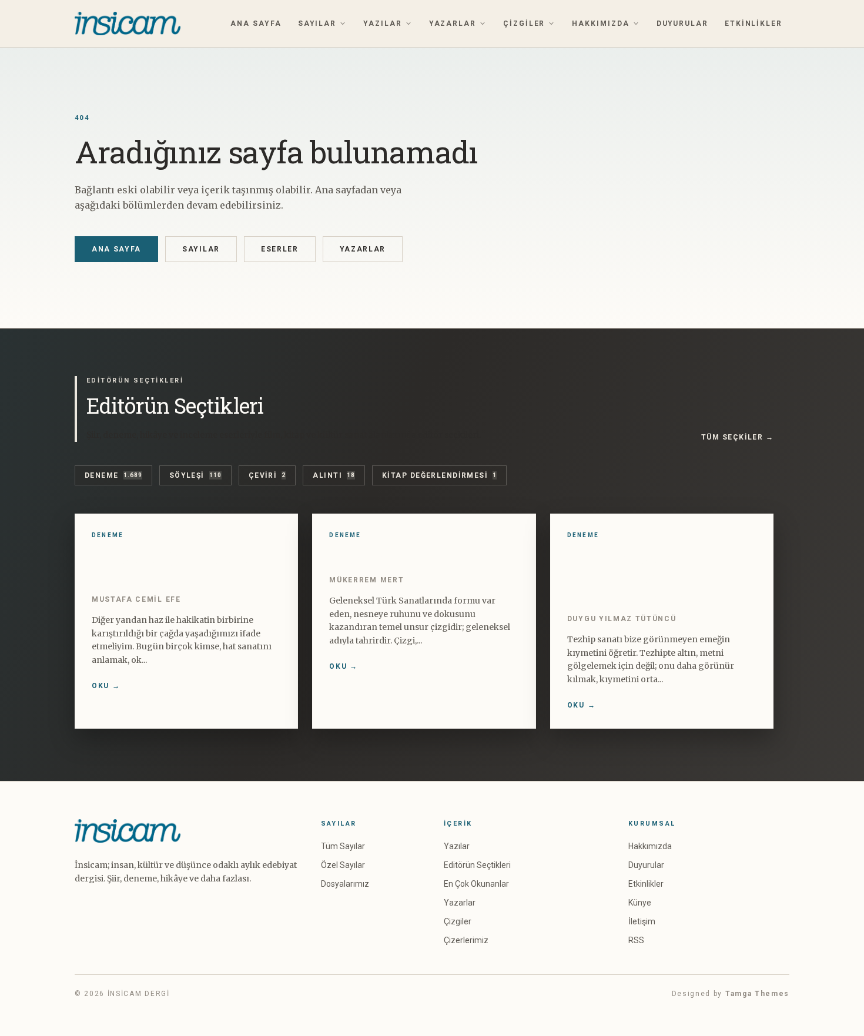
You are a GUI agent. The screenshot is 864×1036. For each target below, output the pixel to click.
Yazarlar (452, 23)
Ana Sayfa (255, 23)
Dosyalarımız (345, 884)
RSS (636, 940)
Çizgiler (524, 23)
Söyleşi (195, 475)
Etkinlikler (753, 23)
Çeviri (267, 475)
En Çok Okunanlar (476, 884)
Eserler (280, 249)
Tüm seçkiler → (737, 437)
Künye (639, 902)
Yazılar (382, 23)
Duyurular (682, 23)
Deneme (113, 475)
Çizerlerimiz (466, 940)
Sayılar (317, 23)
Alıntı (334, 475)
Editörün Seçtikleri (477, 865)
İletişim (641, 921)
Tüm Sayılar (343, 846)
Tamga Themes (757, 994)
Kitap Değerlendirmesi (439, 475)
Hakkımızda (600, 23)
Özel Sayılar (343, 865)
